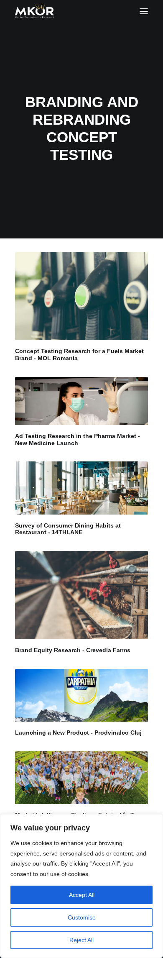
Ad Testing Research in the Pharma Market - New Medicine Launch (77, 439)
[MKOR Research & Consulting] (34, 11)
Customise (82, 917)
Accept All (81, 894)
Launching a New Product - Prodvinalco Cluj (78, 732)
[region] (81, 886)
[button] (144, 11)
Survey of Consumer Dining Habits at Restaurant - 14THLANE (68, 529)
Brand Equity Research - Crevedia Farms (72, 650)
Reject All (81, 940)
